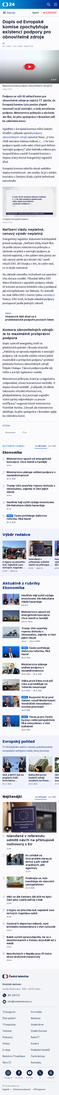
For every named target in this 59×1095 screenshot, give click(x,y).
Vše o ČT (7, 1062)
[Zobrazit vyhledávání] (48, 4)
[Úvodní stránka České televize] (16, 976)
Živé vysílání (9, 1018)
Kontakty (36, 1062)
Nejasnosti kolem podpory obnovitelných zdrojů (26, 85)
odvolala (48, 295)
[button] (29, 67)
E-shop (6, 1049)
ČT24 (24, 432)
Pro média (36, 1011)
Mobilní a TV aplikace (14, 1056)
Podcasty (7, 1037)
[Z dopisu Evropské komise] (29, 202)
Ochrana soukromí (22, 1089)
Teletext (7, 1030)
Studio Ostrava (39, 1030)
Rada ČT (35, 1037)
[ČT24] (9, 4)
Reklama (35, 1018)
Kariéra (35, 1043)
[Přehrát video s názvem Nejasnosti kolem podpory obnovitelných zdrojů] (29, 67)
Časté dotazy (38, 1056)
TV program (9, 1011)
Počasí (6, 1043)
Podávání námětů (40, 1049)
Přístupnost (39, 1089)
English (6, 1089)
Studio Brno (37, 1024)
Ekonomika (10, 432)
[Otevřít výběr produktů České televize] (55, 4)
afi (4, 43)
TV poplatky (9, 1024)
